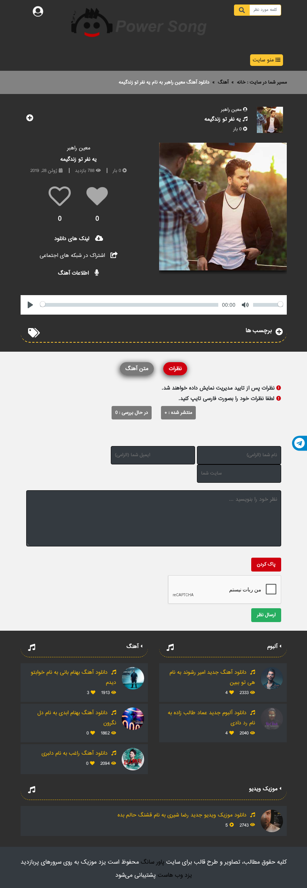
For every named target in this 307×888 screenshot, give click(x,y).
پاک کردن (266, 564)
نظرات (175, 368)
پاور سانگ (152, 862)
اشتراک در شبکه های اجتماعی (73, 255)
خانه (241, 82)
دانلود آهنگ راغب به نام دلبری (75, 753)
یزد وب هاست (175, 875)
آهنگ (223, 82)
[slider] (129, 305)
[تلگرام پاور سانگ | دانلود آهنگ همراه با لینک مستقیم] (299, 443)
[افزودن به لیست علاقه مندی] (30, 119)
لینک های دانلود (72, 238)
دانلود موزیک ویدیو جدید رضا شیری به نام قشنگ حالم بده (183, 815)
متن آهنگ (136, 368)
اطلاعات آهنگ (74, 273)
